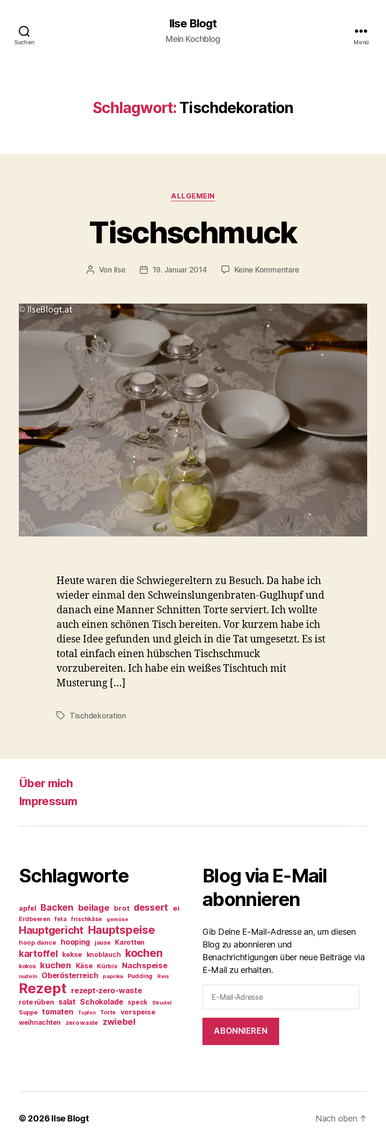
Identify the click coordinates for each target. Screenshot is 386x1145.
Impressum (48, 801)
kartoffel (38, 953)
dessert (151, 907)
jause (103, 942)
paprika (113, 976)
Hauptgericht (51, 930)
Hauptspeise (121, 930)
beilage (94, 907)
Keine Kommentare (267, 269)
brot (121, 908)
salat (67, 1001)
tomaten (57, 1011)
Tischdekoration (98, 715)
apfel (27, 908)
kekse (72, 954)
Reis (163, 976)
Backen (56, 907)
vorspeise (138, 1012)
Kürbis (107, 966)
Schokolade (101, 1001)
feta (60, 919)
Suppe (28, 1012)
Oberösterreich (69, 975)
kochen (143, 953)
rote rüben (36, 1002)
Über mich (45, 783)
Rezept (42, 988)
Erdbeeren (34, 919)
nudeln (28, 976)
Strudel (161, 1002)
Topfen (86, 1013)
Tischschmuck (193, 232)
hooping (75, 942)
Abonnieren (240, 1031)
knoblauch (104, 954)
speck (137, 1002)
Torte (108, 1012)
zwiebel (119, 1021)
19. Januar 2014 (180, 269)
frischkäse (86, 919)
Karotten (130, 942)
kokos (27, 966)
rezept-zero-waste (106, 990)
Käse (84, 966)
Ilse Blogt (193, 23)
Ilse (120, 269)
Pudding (140, 976)
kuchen (55, 965)
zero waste (81, 1022)
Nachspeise (144, 965)
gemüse (117, 919)
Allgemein (193, 196)
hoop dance (37, 942)
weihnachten (40, 1022)
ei (176, 908)
